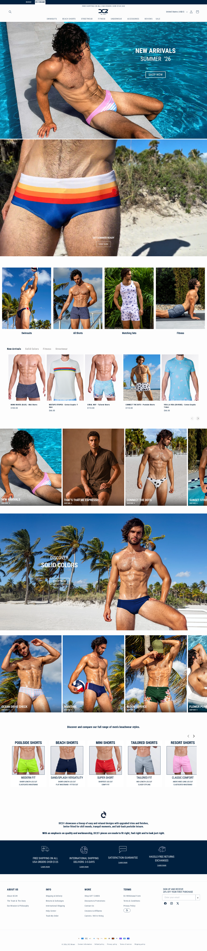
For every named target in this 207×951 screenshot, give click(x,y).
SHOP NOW (103, 244)
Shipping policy (139, 945)
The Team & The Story (16, 901)
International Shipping (55, 906)
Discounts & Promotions (95, 901)
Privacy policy (112, 945)
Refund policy (99, 945)
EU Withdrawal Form (132, 896)
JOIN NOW (120, 6)
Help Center (51, 911)
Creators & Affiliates (93, 911)
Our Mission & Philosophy (18, 906)
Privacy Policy (129, 906)
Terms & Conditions (131, 901)
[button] (10, 12)
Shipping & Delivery (54, 896)
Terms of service (126, 945)
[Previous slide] (192, 419)
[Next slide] (198, 419)
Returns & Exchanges (55, 901)
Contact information (85, 945)
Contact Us (89, 906)
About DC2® (12, 896)
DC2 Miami (71, 945)
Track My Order (52, 916)
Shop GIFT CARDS (92, 896)
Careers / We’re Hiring (94, 916)
